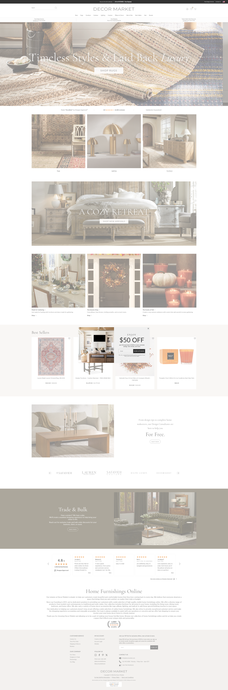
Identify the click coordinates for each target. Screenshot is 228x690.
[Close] (148, 328)
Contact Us (218, 1)
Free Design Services (209, 1)
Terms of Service (132, 356)
